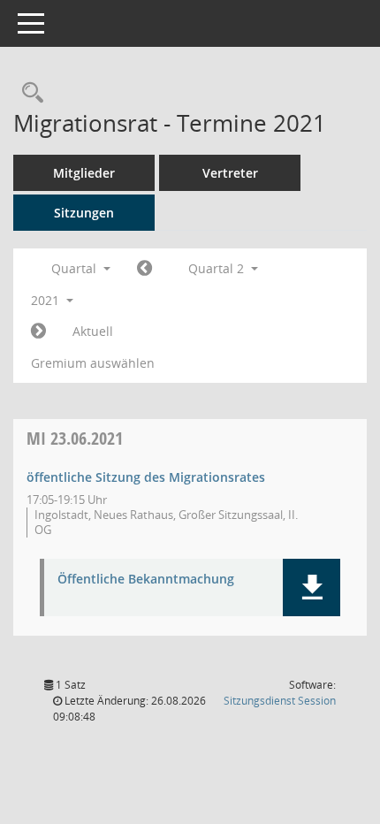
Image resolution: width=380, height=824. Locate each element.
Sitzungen (84, 212)
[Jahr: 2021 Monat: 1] (144, 269)
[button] (311, 587)
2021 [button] (47, 300)
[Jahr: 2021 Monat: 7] (38, 331)
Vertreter (230, 172)
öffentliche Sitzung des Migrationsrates (146, 477)
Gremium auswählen (93, 363)
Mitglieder (84, 172)
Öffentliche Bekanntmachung (145, 579)
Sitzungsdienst (280, 700)
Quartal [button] (75, 268)
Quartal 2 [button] (217, 268)
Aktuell (92, 331)
